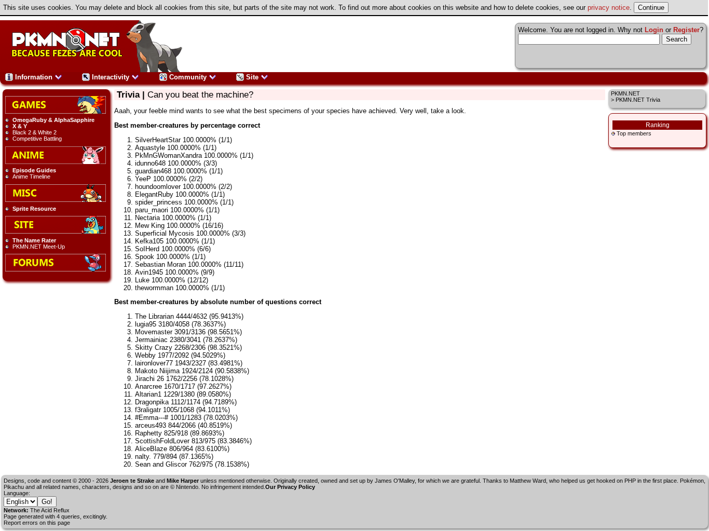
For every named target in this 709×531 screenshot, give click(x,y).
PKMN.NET (625, 93)
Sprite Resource (34, 209)
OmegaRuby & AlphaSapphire (53, 120)
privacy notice (609, 7)
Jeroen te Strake (132, 481)
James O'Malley (395, 481)
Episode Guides (34, 170)
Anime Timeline (31, 176)
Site (252, 77)
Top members (634, 133)
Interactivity (110, 77)
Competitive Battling (37, 138)
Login (654, 30)
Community (188, 77)
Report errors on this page (37, 523)
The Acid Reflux (50, 510)
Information (33, 77)
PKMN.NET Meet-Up (38, 246)
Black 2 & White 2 (34, 132)
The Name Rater (34, 240)
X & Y (19, 126)
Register (686, 30)
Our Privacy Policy (290, 487)
